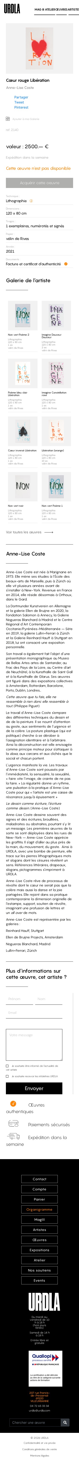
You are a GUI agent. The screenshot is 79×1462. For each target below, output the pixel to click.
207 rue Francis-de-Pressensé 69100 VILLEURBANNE (39, 1396)
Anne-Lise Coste (25, 554)
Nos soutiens (39, 1270)
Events (39, 1280)
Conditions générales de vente (39, 1449)
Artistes (39, 1230)
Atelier (50, 9)
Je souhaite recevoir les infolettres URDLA (35, 1076)
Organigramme (39, 1209)
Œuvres (61, 9)
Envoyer (34, 1088)
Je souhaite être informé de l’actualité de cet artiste (32, 1067)
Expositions (40, 1250)
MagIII (39, 1219)
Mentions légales (39, 1455)
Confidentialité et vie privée (40, 1442)
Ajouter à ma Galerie (25, 119)
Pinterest (21, 107)
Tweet (19, 102)
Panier (39, 1199)
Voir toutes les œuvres (24, 532)
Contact (40, 1179)
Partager (21, 97)
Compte (39, 1189)
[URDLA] (12, 8)
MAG (39, 9)
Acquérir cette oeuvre (39, 182)
